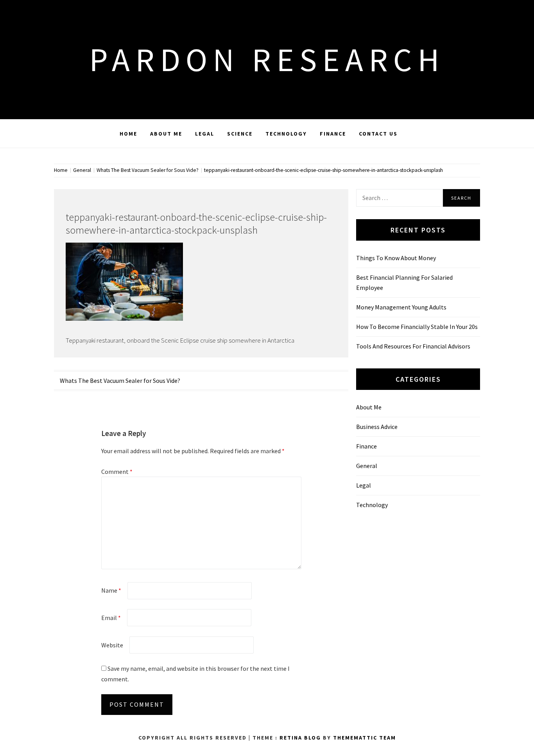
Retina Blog (300, 737)
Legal (204, 133)
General (366, 466)
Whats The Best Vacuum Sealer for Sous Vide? (120, 380)
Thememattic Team (364, 737)
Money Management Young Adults (401, 307)
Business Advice (377, 427)
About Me (166, 133)
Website (112, 645)
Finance (333, 133)
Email (111, 618)
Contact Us (378, 133)
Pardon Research (267, 59)
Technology (286, 133)
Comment (117, 471)
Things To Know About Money (396, 258)
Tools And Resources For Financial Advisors (413, 346)
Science (240, 133)
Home (128, 133)
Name (111, 590)
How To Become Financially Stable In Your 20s (417, 327)
